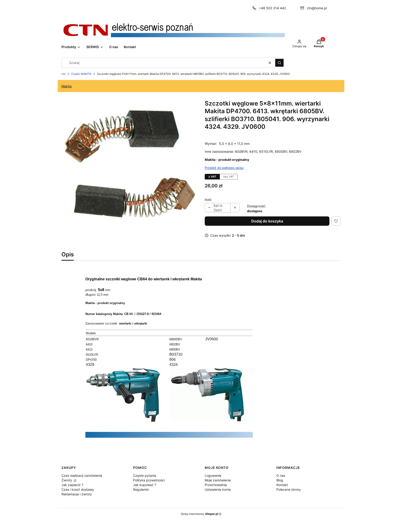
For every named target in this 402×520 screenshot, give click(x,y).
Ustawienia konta (218, 489)
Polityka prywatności (149, 480)
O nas (280, 475)
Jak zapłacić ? (72, 485)
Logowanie (213, 475)
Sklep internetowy (199, 514)
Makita (66, 86)
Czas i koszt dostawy (77, 489)
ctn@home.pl (317, 8)
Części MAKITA (81, 74)
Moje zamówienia (218, 480)
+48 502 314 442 (272, 8)
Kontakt (282, 485)
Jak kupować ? (144, 485)
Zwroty (67, 480)
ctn (63, 74)
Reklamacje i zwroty (76, 494)
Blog (279, 480)
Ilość (208, 200)
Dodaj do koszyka (267, 221)
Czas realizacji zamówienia (81, 475)
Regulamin (141, 489)
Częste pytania (144, 475)
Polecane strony (288, 489)
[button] (279, 63)
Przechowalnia (216, 485)
